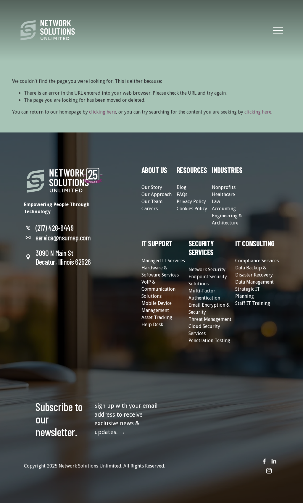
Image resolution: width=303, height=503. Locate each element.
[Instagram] (269, 471)
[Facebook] (264, 461)
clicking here (102, 112)
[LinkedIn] (274, 461)
